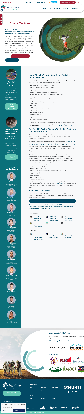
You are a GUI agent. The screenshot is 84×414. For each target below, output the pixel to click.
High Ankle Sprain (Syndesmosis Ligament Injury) (54, 218)
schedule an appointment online (65, 124)
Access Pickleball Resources (11, 106)
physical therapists (58, 183)
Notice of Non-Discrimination (36, 412)
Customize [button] (4, 410)
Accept (21, 410)
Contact (54, 398)
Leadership (32, 390)
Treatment (57, 8)
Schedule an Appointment (20, 56)
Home (30, 71)
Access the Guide (11, 157)
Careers (31, 387)
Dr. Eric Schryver (11, 305)
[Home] (10, 8)
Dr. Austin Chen (11, 181)
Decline (16, 410)
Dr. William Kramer (11, 197)
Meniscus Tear (53, 223)
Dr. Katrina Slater (11, 319)
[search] (78, 2)
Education (66, 8)
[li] (1, 23)
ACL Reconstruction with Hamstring (54, 235)
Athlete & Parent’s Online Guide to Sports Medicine (11, 131)
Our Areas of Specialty (38, 71)
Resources (54, 392)
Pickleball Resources (11, 83)
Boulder (61, 126)
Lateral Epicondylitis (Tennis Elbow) (69, 218)
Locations (75, 8)
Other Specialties (13, 60)
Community (32, 392)
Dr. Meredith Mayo (11, 243)
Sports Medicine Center (52, 201)
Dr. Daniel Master (11, 212)
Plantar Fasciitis (69, 223)
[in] (1, 18)
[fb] (1, 16)
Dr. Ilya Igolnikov (11, 259)
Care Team (43, 387)
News (31, 398)
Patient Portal (40, 2)
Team (50, 8)
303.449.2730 (8, 2)
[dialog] (13, 408)
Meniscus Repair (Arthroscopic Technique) (69, 235)
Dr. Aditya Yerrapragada (11, 275)
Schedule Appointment (67, 2)
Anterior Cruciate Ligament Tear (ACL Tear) (38, 218)
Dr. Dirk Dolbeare (11, 291)
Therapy (43, 398)
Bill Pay (28, 2)
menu (79, 8)
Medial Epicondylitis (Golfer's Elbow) (38, 224)
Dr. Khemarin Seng (11, 227)
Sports (42, 395)
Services (42, 392)
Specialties (43, 390)
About (45, 8)
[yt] (1, 20)
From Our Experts (11, 86)
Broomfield (69, 126)
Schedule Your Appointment (11, 393)
